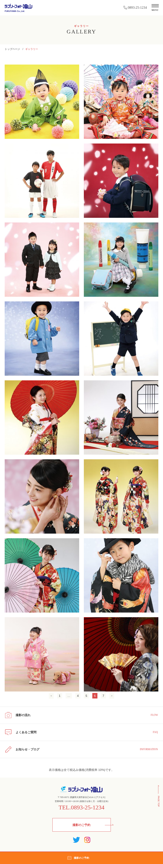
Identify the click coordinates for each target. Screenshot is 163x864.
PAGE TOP (158, 801)
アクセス (100, 797)
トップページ (12, 49)
